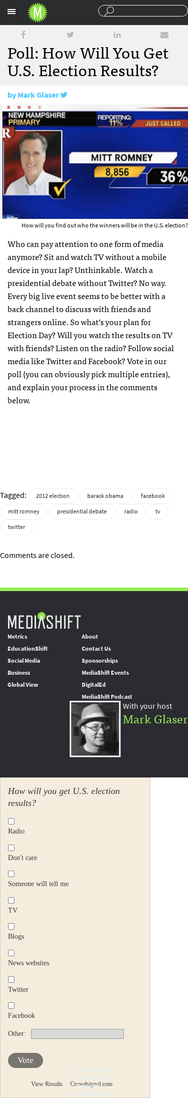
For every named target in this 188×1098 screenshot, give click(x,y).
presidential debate (82, 511)
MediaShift (44, 620)
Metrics (17, 637)
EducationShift (28, 649)
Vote (26, 1060)
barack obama (105, 496)
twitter (16, 527)
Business (19, 673)
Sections (11, 11)
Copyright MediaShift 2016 (91, 1090)
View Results (47, 1083)
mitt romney (24, 511)
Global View (23, 685)
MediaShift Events (105, 673)
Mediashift (37, 12)
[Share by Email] (164, 35)
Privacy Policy (94, 1070)
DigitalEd (94, 685)
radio (131, 511)
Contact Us (96, 649)
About (90, 637)
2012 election (53, 496)
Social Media (24, 661)
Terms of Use (92, 1078)
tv (157, 511)
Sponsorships (100, 661)
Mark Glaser (38, 95)
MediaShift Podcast (107, 697)
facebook (153, 496)
